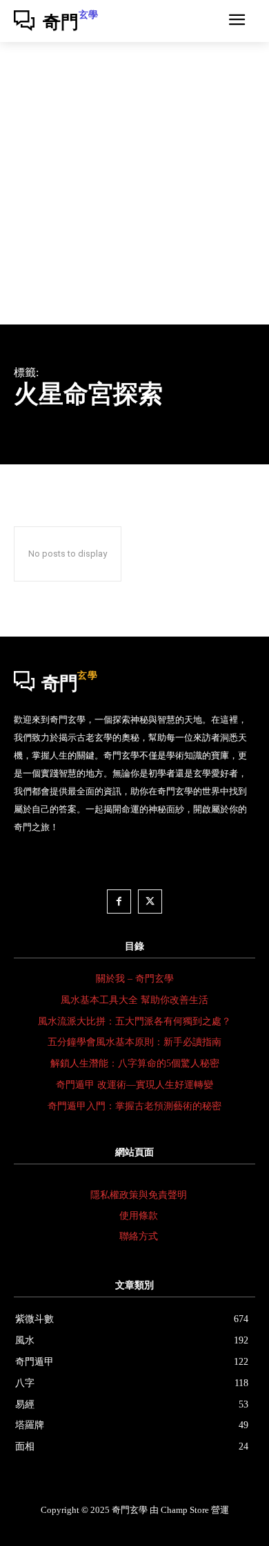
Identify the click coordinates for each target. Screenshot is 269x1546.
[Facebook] (119, 901)
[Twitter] (150, 901)
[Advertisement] (134, 183)
